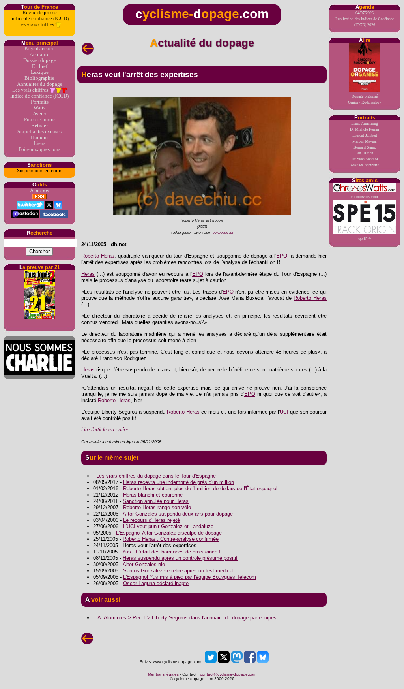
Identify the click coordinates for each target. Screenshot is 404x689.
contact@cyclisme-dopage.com (228, 674)
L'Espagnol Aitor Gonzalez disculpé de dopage (169, 533)
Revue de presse (39, 12)
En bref (39, 66)
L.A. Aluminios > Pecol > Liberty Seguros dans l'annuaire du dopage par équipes (185, 618)
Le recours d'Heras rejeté (151, 520)
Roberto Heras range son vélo (157, 507)
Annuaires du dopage (39, 84)
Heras (88, 274)
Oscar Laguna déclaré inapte (156, 583)
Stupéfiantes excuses (39, 131)
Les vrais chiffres (36, 24)
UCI (284, 412)
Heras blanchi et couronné (153, 495)
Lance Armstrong (364, 123)
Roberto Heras (97, 256)
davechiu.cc (223, 233)
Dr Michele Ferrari (364, 129)
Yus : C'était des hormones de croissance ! (171, 552)
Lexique (40, 72)
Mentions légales (163, 674)
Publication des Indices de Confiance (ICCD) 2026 (364, 19)
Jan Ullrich (364, 153)
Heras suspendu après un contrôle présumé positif (180, 558)
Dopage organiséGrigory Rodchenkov (364, 99)
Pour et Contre (39, 119)
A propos (39, 190)
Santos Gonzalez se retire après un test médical (178, 571)
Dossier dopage (39, 60)
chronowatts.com (364, 196)
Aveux (40, 114)
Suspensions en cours (39, 170)
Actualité (39, 54)
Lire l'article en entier (104, 430)
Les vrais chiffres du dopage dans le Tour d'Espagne (156, 476)
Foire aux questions (39, 149)
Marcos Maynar (364, 141)
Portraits (40, 102)
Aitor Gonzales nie (144, 564)
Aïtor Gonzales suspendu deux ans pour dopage (178, 514)
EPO (281, 256)
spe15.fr (364, 239)
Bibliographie (39, 78)
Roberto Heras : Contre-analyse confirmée (171, 539)
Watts (39, 108)
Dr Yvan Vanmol (365, 159)
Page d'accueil (39, 48)
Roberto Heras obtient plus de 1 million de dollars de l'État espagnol (200, 488)
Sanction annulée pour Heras (156, 501)
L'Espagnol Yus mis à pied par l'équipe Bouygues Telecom (189, 577)
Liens (39, 143)
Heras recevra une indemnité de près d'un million (178, 482)
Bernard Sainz (365, 147)
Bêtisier (39, 125)
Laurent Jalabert (364, 135)
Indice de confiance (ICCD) (39, 18)
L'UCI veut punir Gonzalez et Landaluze (168, 526)
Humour (39, 137)
